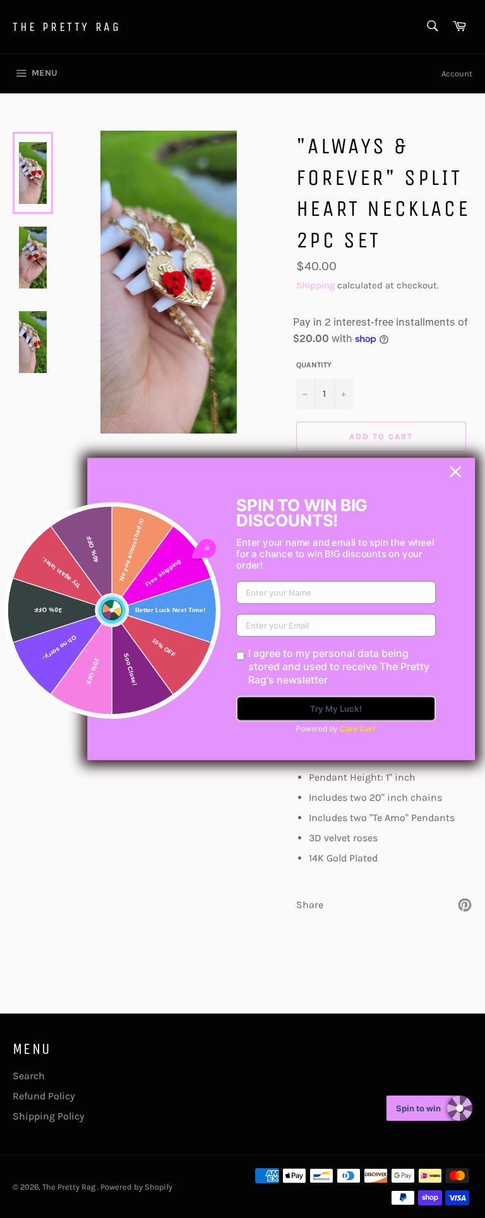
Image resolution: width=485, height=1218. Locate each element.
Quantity (314, 364)
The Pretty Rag (67, 27)
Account (456, 73)
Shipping (315, 285)
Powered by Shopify (136, 1186)
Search (29, 1076)
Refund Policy (44, 1096)
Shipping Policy (48, 1116)
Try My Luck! (336, 709)
